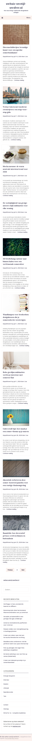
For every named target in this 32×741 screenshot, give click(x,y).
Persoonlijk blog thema (11, 738)
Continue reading (19, 80)
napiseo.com (17, 726)
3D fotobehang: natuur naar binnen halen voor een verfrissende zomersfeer (15, 261)
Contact (5, 705)
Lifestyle (6, 688)
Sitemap (6, 709)
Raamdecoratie (8, 692)
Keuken (5, 684)
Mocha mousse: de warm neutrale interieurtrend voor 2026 (15, 169)
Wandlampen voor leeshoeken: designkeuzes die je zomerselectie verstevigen (16, 317)
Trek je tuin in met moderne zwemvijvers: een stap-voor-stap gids (15, 109)
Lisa (26, 56)
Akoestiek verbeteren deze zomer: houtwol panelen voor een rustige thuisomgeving (15, 482)
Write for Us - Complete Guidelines (14, 713)
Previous (10, 570)
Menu (28, 18)
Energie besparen (9, 676)
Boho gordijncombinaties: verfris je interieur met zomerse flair (14, 375)
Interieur (6, 680)
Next (23, 570)
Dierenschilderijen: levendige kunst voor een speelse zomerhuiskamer (15, 50)
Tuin (4, 696)
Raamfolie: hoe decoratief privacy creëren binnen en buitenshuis (14, 536)
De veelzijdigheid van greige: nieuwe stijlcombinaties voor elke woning (15, 205)
